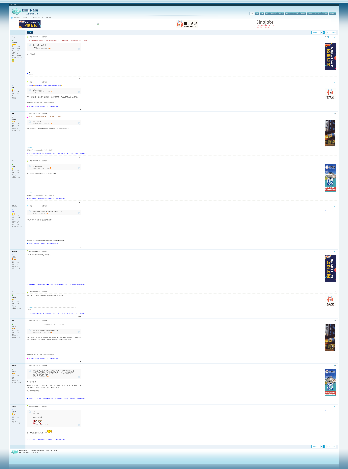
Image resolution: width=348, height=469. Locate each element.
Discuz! (27, 450)
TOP (79, 78)
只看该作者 (44, 37)
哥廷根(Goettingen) (27, 17)
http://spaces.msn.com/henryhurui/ (44, 240)
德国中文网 (22, 452)
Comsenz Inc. (54, 450)
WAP (38, 452)
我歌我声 (303, 13)
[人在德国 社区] (25, 14)
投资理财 (295, 13)
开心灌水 (325, 13)
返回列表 (315, 32)
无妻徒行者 (14, 206)
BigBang (14, 365)
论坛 (252, 13)
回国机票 (273, 13)
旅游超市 (332, 13)
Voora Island (41, 450)
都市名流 (14, 257)
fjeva (13, 292)
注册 (11, 5)
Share (30, 73)
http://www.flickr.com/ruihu (59, 240)
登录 (15, 5)
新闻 (267, 13)
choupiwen (14, 37)
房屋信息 (288, 13)
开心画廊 (310, 13)
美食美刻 (317, 13)
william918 (14, 251)
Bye (13, 82)
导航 (262, 13)
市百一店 (281, 13)
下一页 (333, 32)
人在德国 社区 (16, 17)
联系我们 (28, 452)
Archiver (34, 452)
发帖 (30, 32)
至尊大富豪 (14, 42)
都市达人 (14, 87)
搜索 (257, 13)
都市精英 (14, 297)
